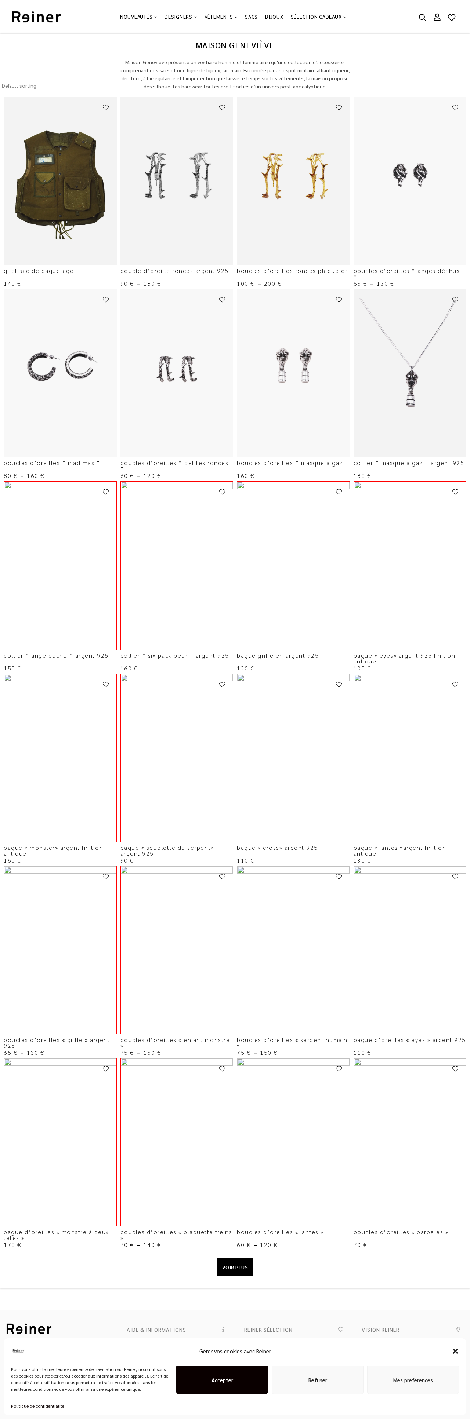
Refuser (317, 1379)
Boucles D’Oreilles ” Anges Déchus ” (407, 273)
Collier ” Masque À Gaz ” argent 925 (409, 463)
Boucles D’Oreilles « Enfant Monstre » (175, 1042)
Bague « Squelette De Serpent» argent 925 (167, 850)
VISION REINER (381, 1329)
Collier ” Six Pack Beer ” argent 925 (174, 655)
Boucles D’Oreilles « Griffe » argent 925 (57, 1042)
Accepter (222, 1379)
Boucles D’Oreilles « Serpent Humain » (292, 1042)
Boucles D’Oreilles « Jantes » (281, 1232)
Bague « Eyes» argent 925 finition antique (405, 658)
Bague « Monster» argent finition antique (53, 850)
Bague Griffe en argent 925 (278, 655)
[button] (455, 1351)
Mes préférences (413, 1379)
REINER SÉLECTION (268, 1329)
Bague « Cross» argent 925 (277, 847)
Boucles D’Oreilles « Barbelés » (401, 1232)
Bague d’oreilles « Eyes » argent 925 (410, 1039)
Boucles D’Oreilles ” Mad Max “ (52, 463)
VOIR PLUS (235, 1267)
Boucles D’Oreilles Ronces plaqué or (292, 270)
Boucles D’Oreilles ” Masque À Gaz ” (290, 465)
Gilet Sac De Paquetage (39, 270)
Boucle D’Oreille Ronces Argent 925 (174, 270)
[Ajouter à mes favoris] (105, 107)
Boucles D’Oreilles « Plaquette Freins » (176, 1234)
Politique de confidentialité (37, 1406)
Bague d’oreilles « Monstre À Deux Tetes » (56, 1234)
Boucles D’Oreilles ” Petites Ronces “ (174, 465)
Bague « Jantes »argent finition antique (400, 850)
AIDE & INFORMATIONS (156, 1329)
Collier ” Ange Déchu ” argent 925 (56, 655)
